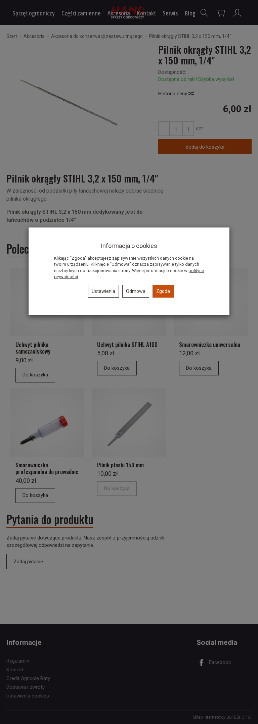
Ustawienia (103, 291)
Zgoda (163, 291)
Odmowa (135, 291)
